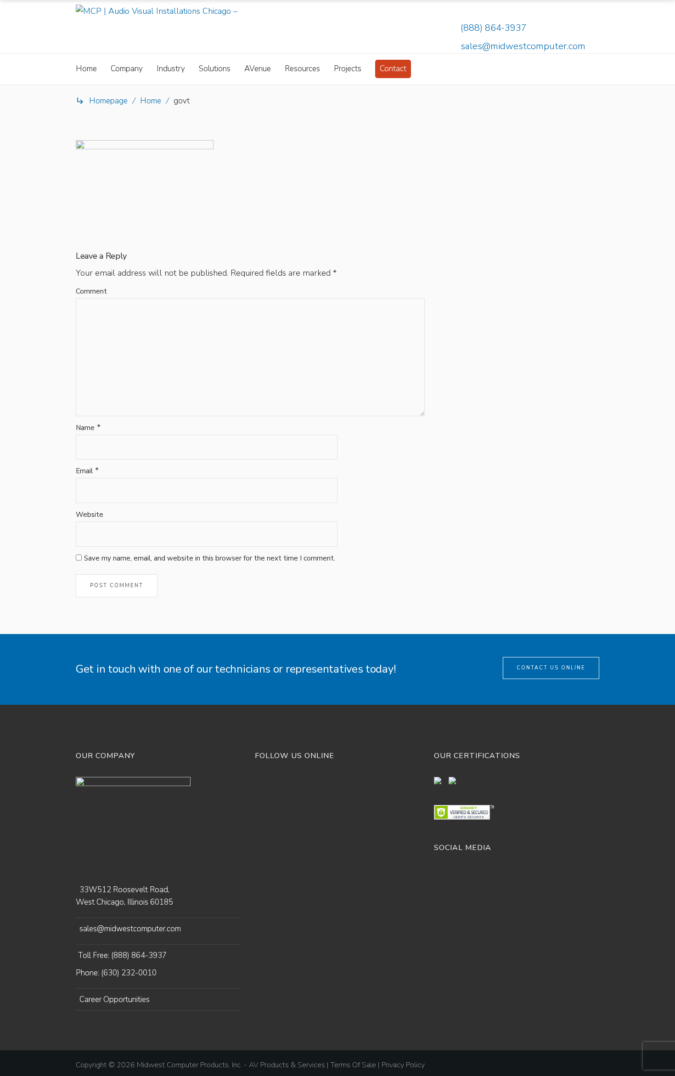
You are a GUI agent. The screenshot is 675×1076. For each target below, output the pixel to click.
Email (84, 471)
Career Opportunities (114, 999)
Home (150, 101)
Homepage (108, 101)
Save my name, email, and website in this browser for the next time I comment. (209, 558)
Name (85, 427)
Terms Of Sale (353, 1065)
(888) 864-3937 (494, 28)
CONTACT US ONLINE (551, 667)
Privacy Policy (403, 1065)
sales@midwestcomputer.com (523, 46)
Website (89, 514)
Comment (91, 291)
